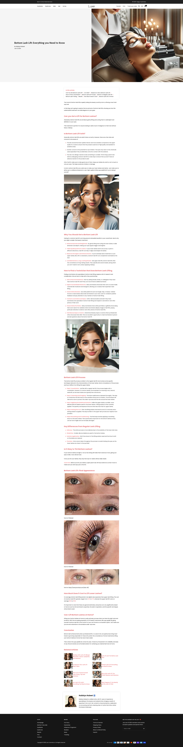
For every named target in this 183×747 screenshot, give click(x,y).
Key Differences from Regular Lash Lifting (82, 426)
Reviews (66, 730)
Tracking (66, 735)
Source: (68, 518)
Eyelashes (40, 727)
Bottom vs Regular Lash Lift (104, 94)
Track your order (132, 6)
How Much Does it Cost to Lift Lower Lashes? (83, 593)
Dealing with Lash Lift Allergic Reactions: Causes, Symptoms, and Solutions (81, 656)
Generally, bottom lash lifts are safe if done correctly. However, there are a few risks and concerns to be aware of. (89, 138)
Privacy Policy (97, 727)
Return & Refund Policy (99, 730)
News (65, 732)
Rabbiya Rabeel (86, 695)
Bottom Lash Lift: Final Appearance (79, 470)
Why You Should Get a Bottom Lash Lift (81, 234)
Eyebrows (40, 730)
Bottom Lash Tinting (71, 96)
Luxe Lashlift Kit (102, 170)
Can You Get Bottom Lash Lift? (74, 92)
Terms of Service (98, 722)
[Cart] (145, 6)
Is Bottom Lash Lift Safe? (74, 133)
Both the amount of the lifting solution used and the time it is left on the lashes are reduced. (91, 437)
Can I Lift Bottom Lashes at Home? (79, 615)
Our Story (66, 722)
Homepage (40, 722)
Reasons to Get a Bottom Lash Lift (100, 92)
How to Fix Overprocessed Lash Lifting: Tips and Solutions (80, 674)
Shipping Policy (97, 725)
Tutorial (118, 6)
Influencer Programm (70, 727)
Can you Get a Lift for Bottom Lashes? (80, 116)
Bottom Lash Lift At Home (106, 96)
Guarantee (67, 725)
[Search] (139, 6)
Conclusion (69, 630)
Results (80, 96)
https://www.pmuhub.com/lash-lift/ (78, 587)
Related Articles (71, 650)
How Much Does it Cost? (91, 96)
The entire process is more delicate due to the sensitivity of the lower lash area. (92, 430)
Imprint (95, 732)
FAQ (124, 6)
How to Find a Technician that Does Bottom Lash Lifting (88, 270)
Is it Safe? (87, 92)
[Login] (142, 6)
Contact (39, 737)
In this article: (70, 90)
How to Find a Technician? (73, 94)
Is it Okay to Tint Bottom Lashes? (78, 449)
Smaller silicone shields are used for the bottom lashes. (86, 433)
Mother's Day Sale (42, 725)
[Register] (143, 728)
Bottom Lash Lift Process (89, 94)
